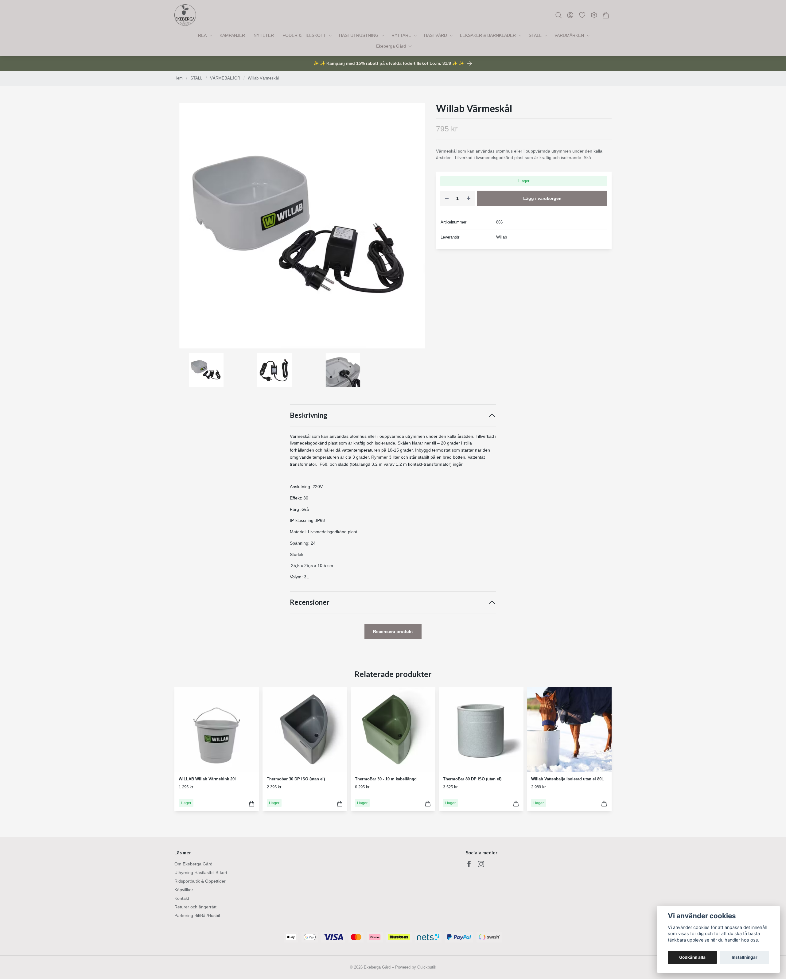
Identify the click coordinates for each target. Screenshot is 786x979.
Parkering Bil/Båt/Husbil (197, 915)
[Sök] (559, 15)
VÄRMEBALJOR (225, 78)
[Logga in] (570, 15)
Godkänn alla (692, 957)
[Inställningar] (594, 15)
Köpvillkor (183, 889)
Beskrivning (308, 415)
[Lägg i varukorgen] (251, 803)
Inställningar (744, 957)
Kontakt (181, 898)
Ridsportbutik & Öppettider (200, 881)
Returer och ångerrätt (195, 906)
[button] (420, 227)
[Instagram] (481, 864)
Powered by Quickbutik (415, 967)
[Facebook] (469, 864)
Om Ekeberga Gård (193, 863)
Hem (178, 78)
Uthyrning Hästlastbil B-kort (200, 872)
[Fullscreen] (302, 225)
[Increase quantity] (468, 198)
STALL (196, 78)
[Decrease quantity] (447, 198)
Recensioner (309, 602)
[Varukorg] (606, 15)
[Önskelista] (582, 15)
